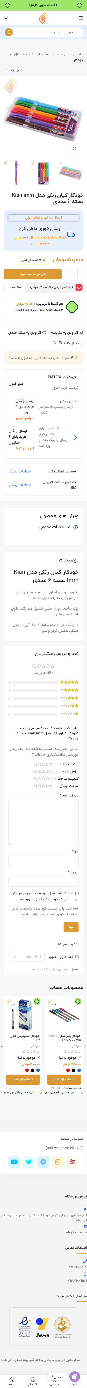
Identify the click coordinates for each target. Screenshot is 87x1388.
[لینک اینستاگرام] (60, 343)
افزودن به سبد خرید (33, 274)
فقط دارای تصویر (60, 957)
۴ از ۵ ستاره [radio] (39, 764)
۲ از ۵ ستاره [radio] (47, 764)
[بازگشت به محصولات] (12, 71)
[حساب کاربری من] (6, 18)
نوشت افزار (21, 54)
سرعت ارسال (69, 786)
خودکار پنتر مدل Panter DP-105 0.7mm (65, 1038)
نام (75, 851)
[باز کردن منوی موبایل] (81, 18)
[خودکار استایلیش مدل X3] (23, 1015)
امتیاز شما (69, 764)
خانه (80, 54)
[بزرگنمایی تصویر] (74, 149)
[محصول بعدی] (6, 71)
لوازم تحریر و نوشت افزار (53, 54)
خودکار (78, 60)
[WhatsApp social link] (54, 343)
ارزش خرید (70, 772)
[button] (78, 118)
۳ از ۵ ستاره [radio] (43, 764)
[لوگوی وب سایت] (43, 17)
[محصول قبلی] (18, 71)
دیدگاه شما (69, 795)
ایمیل (73, 872)
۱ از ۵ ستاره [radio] (51, 764)
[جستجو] (9, 32)
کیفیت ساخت (68, 779)
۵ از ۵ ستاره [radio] (35, 764)
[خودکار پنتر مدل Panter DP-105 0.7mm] (64, 1015)
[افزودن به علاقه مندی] (54, 1005)
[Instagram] (58, 1162)
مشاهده (15, 287)
